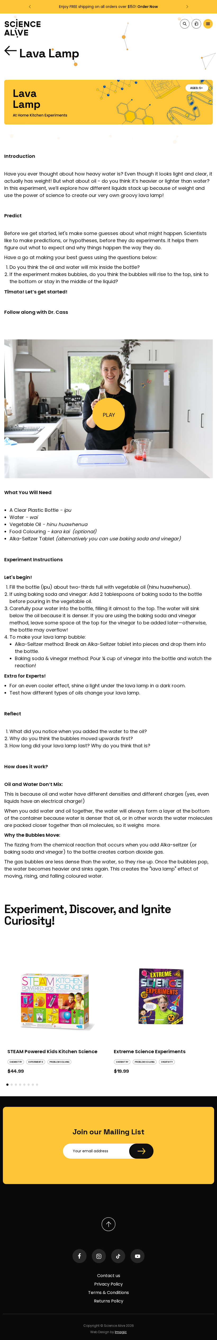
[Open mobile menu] (208, 24)
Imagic (121, 1332)
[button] (30, 6)
